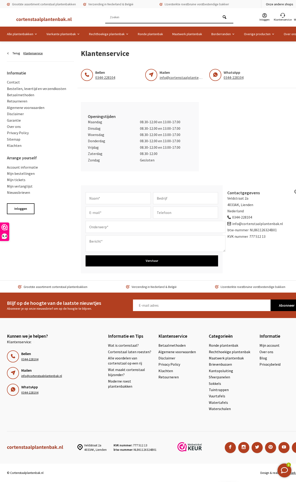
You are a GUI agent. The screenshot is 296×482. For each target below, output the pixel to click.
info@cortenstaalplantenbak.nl (185, 77)
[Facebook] (230, 447)
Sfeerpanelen (219, 377)
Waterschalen (220, 408)
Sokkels (215, 383)
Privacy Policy (18, 132)
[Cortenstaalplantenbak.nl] (41, 19)
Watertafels (218, 402)
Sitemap (13, 139)
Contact (13, 82)
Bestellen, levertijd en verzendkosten (36, 88)
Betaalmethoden (20, 95)
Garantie (14, 120)
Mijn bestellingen (21, 173)
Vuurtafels (217, 396)
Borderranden (221, 34)
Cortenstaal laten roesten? (129, 351)
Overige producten (257, 34)
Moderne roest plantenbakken (120, 384)
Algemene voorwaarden (25, 107)
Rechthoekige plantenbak (107, 34)
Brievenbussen (220, 364)
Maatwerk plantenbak (187, 34)
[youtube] (284, 447)
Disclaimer (15, 113)
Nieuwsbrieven (18, 192)
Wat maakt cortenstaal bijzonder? (126, 372)
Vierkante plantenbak (61, 34)
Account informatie (22, 167)
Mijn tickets (16, 179)
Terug (16, 53)
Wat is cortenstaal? (123, 345)
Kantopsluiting (221, 370)
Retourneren (17, 101)
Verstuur (152, 261)
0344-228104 (105, 77)
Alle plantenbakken (20, 34)
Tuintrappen (219, 389)
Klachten (14, 145)
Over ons (14, 126)
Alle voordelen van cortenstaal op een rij (125, 360)
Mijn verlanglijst (20, 186)
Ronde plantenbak (150, 34)
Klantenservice (33, 53)
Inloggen (20, 209)
